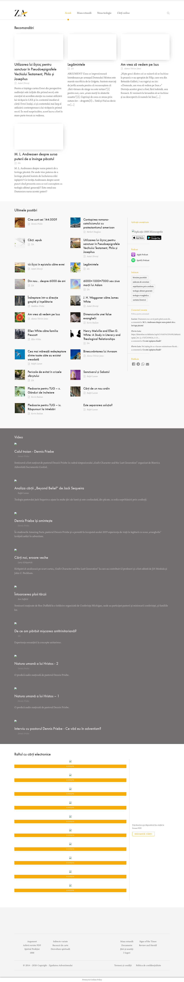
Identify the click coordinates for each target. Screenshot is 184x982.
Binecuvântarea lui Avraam (100, 351)
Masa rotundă (84, 13)
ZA (72, 68)
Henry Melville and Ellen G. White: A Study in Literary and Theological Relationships (101, 335)
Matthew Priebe (37, 306)
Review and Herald (148, 945)
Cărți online (123, 13)
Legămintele (76, 64)
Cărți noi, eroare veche (31, 557)
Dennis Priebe (37, 223)
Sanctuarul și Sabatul (96, 372)
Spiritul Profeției (32, 948)
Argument (32, 941)
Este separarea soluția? (98, 405)
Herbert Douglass (94, 231)
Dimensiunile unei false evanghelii (97, 316)
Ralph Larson (36, 363)
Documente (126, 945)
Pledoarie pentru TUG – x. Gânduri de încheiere (44, 390)
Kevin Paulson (92, 322)
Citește (70, 766)
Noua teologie (104, 13)
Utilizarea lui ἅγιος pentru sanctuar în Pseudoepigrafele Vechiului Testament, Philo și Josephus (35, 71)
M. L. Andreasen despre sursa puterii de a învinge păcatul (35, 156)
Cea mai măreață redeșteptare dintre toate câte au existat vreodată (47, 355)
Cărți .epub (35, 240)
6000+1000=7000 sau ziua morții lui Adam (101, 283)
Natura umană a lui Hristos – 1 (36, 696)
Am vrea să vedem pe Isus (140, 64)
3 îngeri (126, 952)
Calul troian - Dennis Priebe (34, 451)
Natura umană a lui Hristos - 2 (36, 663)
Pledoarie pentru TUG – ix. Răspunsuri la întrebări (44, 407)
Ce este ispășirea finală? (152, 341)
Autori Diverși (23, 83)
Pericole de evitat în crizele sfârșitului (45, 374)
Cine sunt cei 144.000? (42, 219)
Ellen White (36, 339)
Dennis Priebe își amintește (33, 520)
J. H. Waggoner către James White (100, 299)
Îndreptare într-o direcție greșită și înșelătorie (43, 299)
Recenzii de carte (60, 945)
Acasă (68, 13)
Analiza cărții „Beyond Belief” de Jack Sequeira (49, 488)
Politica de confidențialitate (148, 965)
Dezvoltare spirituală (60, 948)
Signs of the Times (147, 941)
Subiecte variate (60, 941)
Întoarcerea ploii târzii (30, 594)
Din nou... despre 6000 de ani (47, 281)
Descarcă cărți (143, 834)
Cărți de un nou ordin (96, 388)
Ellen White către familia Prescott (43, 333)
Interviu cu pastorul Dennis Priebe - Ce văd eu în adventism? (57, 728)
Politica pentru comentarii (140, 314)
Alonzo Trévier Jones (132, 68)
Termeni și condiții (123, 965)
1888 (32, 952)
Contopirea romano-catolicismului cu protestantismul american (98, 223)
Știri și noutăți (126, 948)
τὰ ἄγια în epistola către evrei (46, 264)
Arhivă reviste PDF (32, 945)
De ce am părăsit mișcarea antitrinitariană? (45, 630)
